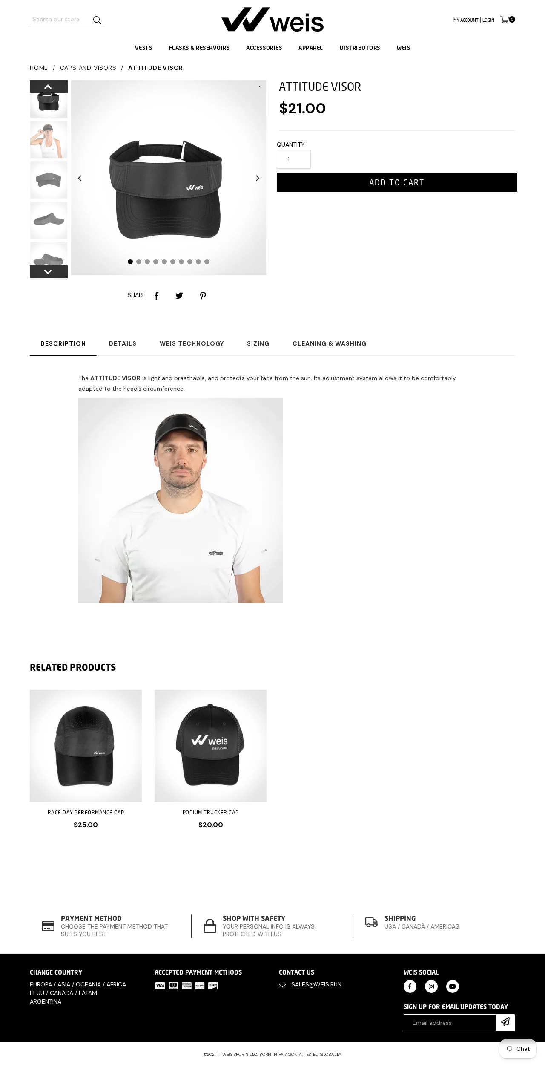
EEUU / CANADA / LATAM (63, 993)
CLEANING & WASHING (330, 343)
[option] (42, 100)
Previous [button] (79, 177)
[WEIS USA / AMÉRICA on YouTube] (452, 985)
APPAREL (310, 47)
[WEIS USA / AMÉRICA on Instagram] (431, 985)
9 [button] (198, 261)
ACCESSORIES (264, 47)
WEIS (403, 47)
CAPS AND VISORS (88, 68)
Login (488, 20)
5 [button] (164, 261)
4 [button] (155, 261)
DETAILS (123, 343)
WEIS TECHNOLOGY (192, 343)
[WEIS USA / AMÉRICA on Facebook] (410, 985)
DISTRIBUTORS (360, 47)
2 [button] (138, 261)
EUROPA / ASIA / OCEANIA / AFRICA (78, 984)
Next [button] (257, 177)
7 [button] (181, 261)
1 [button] (130, 261)
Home (39, 68)
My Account (466, 20)
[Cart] (504, 19)
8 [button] (189, 261)
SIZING (258, 343)
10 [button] (206, 261)
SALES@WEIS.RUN (316, 984)
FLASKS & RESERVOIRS (199, 47)
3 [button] (147, 261)
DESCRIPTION (63, 343)
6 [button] (172, 261)
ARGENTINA (45, 1001)
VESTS (143, 47)
